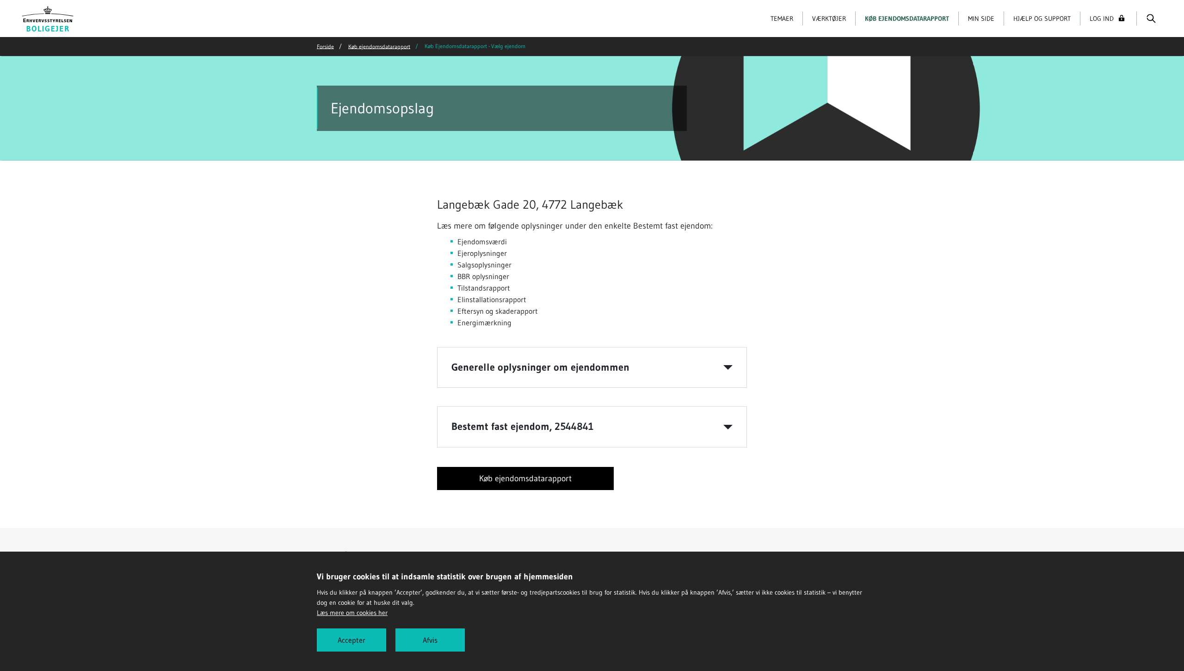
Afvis (430, 640)
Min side (981, 18)
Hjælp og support (1042, 18)
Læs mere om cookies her (352, 613)
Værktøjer (829, 18)
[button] (592, 367)
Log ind (1102, 18)
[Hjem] (47, 17)
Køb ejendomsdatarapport (907, 18)
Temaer (782, 18)
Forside (325, 46)
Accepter (351, 640)
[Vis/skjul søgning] (1151, 18)
